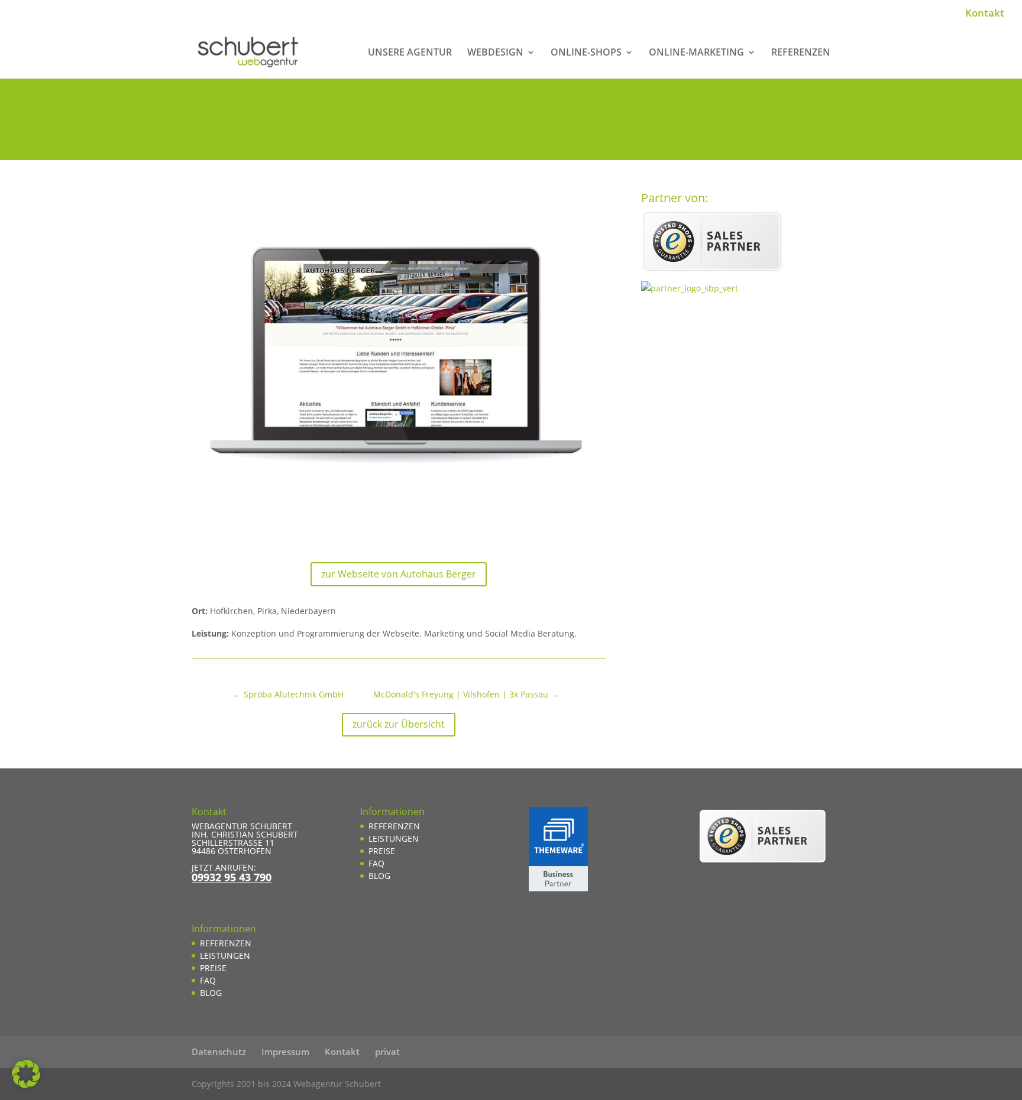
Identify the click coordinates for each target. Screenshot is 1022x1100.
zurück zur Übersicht (398, 724)
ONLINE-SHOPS (586, 53)
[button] (26, 1074)
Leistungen (225, 955)
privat (387, 1051)
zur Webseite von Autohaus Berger (398, 573)
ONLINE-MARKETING (696, 53)
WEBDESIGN (495, 53)
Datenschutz (219, 1051)
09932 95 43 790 (231, 877)
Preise (213, 968)
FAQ (208, 980)
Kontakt (984, 14)
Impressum (285, 1051)
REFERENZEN (800, 53)
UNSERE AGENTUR (410, 53)
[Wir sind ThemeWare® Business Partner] (558, 888)
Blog (211, 992)
